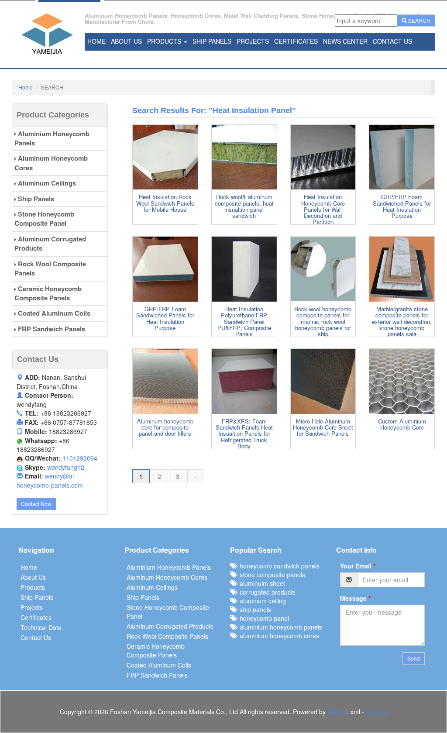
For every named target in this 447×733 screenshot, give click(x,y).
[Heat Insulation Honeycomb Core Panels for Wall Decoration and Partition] (323, 157)
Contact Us (392, 41)
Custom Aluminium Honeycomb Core (402, 424)
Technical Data (41, 627)
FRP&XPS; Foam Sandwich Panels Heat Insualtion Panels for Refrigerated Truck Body (244, 433)
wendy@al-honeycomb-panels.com (50, 480)
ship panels (253, 609)
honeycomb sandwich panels (278, 565)
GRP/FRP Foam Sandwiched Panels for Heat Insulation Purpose (402, 206)
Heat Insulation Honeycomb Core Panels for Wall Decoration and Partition (323, 209)
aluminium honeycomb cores (277, 635)
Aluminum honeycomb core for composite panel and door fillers (165, 427)
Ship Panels (212, 41)
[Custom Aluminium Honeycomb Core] (401, 381)
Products (165, 41)
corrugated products (266, 592)
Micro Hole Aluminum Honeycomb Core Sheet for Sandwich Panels (323, 427)
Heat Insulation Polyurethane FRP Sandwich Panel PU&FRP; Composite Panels (244, 321)
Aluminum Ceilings (46, 183)
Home (96, 41)
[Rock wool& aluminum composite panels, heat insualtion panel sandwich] (244, 157)
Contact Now (36, 503)
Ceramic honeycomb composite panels (48, 293)
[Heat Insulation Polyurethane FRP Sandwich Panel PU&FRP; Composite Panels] (244, 269)
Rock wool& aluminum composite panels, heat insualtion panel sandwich (244, 206)
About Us (126, 41)
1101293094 (79, 458)
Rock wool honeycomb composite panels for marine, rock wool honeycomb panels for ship (322, 321)
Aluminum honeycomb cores (51, 162)
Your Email (357, 565)
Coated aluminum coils (53, 313)
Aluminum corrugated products (50, 243)
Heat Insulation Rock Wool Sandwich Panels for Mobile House (165, 203)
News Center (345, 41)
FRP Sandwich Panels (50, 329)
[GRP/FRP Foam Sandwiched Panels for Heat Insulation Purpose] (401, 157)
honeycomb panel (262, 618)
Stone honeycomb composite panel (44, 218)
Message (355, 598)
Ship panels (35, 198)
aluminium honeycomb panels (279, 627)
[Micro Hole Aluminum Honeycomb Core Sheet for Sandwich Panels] (323, 381)
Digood (337, 711)
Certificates (296, 41)
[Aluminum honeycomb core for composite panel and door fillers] (165, 381)
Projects (253, 41)
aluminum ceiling (261, 600)
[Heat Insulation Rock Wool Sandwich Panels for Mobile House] (165, 157)
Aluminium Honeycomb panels (51, 138)
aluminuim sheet (260, 583)
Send (413, 658)
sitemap (377, 711)
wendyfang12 (65, 467)
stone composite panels (270, 574)
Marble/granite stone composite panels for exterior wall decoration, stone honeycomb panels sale (402, 321)
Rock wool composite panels (50, 268)
